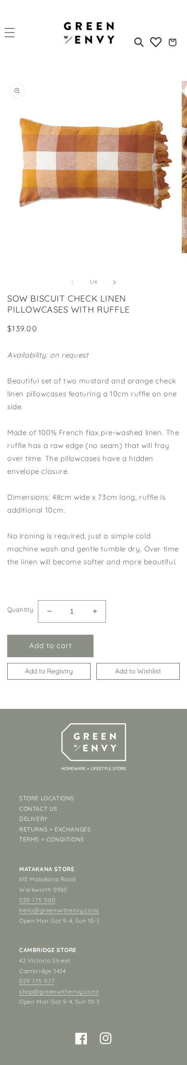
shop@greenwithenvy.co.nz (59, 991)
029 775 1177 (36, 981)
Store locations (46, 798)
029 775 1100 (37, 900)
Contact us (38, 808)
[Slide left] (72, 282)
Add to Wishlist (138, 671)
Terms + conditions (51, 839)
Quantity (20, 609)
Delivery (33, 818)
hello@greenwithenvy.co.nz (59, 910)
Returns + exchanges (55, 829)
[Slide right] (114, 282)
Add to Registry (49, 671)
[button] (9, 32)
